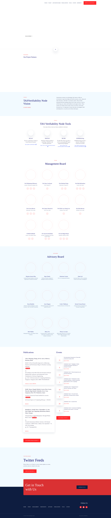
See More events (62, 417)
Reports (79, 2)
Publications (65, 2)
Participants (43, 506)
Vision (45, 2)
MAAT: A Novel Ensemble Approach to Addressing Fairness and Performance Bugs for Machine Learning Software (38, 364)
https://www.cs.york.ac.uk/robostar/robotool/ (47, 145)
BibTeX (34, 383)
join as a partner (89, 2)
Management (35, 506)
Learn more (27, 107)
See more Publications (31, 440)
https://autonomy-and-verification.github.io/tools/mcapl (63, 146)
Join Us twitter (29, 471)
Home (24, 506)
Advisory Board (56, 2)
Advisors (50, 506)
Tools (70, 2)
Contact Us (82, 487)
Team (49, 2)
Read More (28, 36)
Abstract (27, 383)
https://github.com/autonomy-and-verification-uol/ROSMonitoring (80, 146)
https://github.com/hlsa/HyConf (30, 144)
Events (74, 2)
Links (31, 383)
